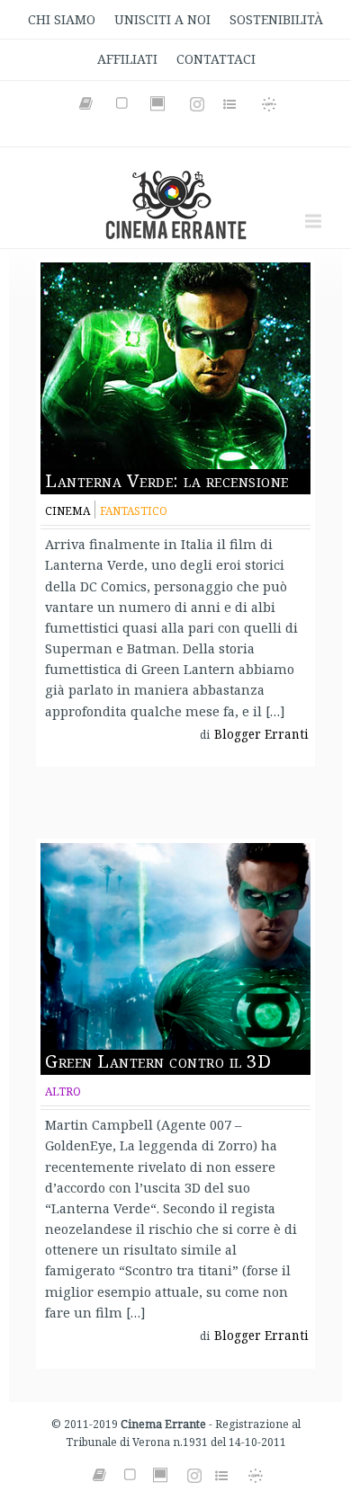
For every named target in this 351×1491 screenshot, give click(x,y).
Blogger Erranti (261, 734)
